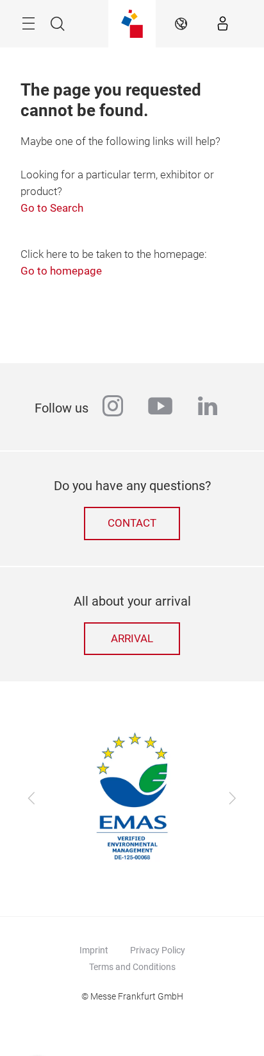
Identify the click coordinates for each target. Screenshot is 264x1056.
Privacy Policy (157, 950)
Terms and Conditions (132, 967)
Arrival (132, 639)
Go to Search (52, 208)
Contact (132, 523)
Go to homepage (61, 271)
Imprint (93, 950)
